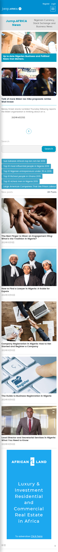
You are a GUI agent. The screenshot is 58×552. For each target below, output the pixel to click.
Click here (37, 536)
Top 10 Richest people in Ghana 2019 (22, 176)
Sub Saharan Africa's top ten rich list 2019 (24, 161)
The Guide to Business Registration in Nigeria (26, 396)
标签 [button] (3, 545)
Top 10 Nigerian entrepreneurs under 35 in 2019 (27, 171)
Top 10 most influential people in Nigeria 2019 (26, 166)
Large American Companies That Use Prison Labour (29, 186)
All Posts (52, 192)
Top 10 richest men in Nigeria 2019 (20, 181)
